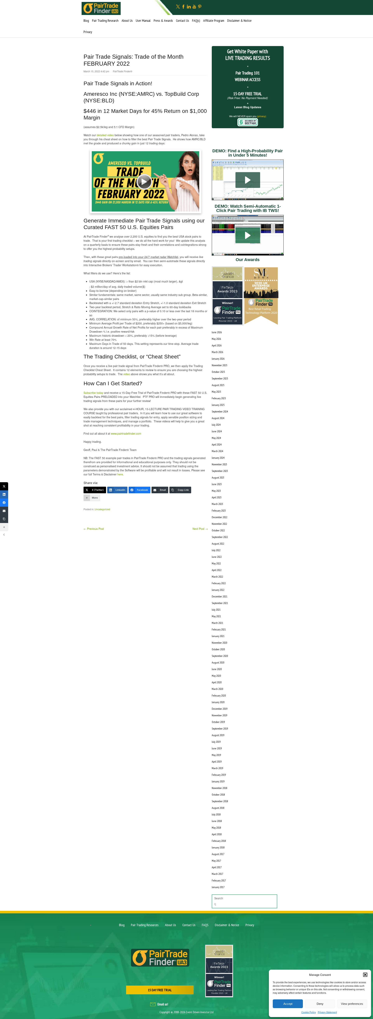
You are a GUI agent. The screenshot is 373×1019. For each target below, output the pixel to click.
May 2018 (216, 827)
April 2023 (216, 497)
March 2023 (217, 504)
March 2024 (217, 451)
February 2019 (219, 775)
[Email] (4, 511)
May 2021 (216, 616)
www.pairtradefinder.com (126, 433)
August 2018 (218, 808)
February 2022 (219, 583)
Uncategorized (102, 509)
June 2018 (217, 821)
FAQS (205, 925)
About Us (127, 20)
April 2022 (216, 570)
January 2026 (218, 358)
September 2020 (220, 656)
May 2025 (216, 391)
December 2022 (219, 517)
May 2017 (216, 860)
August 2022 (218, 543)
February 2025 (219, 398)
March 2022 (217, 576)
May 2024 (216, 438)
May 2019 (216, 755)
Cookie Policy (308, 1012)
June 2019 (217, 748)
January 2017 (218, 887)
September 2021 (220, 603)
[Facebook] (4, 503)
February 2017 (219, 880)
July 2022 (216, 550)
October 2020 (218, 649)
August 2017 (218, 854)
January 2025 (218, 405)
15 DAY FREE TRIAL (160, 990)
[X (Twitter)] (4, 486)
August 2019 (218, 735)
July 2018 (216, 814)
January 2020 (218, 702)
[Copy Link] (4, 519)
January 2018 (218, 847)
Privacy (88, 32)
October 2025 (218, 372)
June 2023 (217, 484)
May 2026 (216, 339)
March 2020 (217, 689)
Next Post (200, 529)
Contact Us (182, 20)
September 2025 (220, 378)
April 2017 (216, 867)
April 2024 (216, 444)
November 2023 (219, 464)
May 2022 (216, 563)
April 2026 (216, 345)
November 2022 (219, 524)
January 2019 (218, 781)
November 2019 (219, 715)
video (126, 374)
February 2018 (219, 841)
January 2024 (218, 457)
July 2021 (216, 609)
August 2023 (218, 477)
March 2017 (217, 874)
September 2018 (220, 801)
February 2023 (219, 510)
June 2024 (217, 431)
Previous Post (94, 529)
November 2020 (219, 642)
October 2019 (218, 722)
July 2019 (216, 742)
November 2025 (219, 365)
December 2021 (219, 596)
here (120, 474)
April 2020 (216, 682)
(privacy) (261, 116)
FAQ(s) (196, 20)
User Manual (143, 20)
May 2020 (216, 675)
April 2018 (216, 834)
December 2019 (219, 708)
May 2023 (216, 491)
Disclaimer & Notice (239, 20)
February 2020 (219, 695)
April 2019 (216, 761)
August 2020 (218, 662)
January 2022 (218, 590)
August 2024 (218, 418)
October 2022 (218, 530)
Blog (86, 20)
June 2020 (217, 669)
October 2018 (218, 794)
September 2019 (220, 728)
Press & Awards (163, 20)
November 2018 (219, 788)
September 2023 (220, 471)
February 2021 (219, 629)
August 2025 (218, 385)
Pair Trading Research (105, 20)
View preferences (352, 1003)
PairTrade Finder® (122, 71)
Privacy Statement (327, 1012)
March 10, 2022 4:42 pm (96, 71)
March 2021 (217, 623)
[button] (365, 975)
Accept (287, 1003)
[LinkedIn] (4, 494)
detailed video (105, 135)
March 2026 (217, 352)
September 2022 (220, 537)
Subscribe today (93, 393)
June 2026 (217, 332)
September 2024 (220, 411)
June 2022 (217, 557)
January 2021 (218, 636)
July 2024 (216, 424)
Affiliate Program (213, 20)
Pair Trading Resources (145, 925)
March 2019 (217, 768)
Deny (320, 1003)
